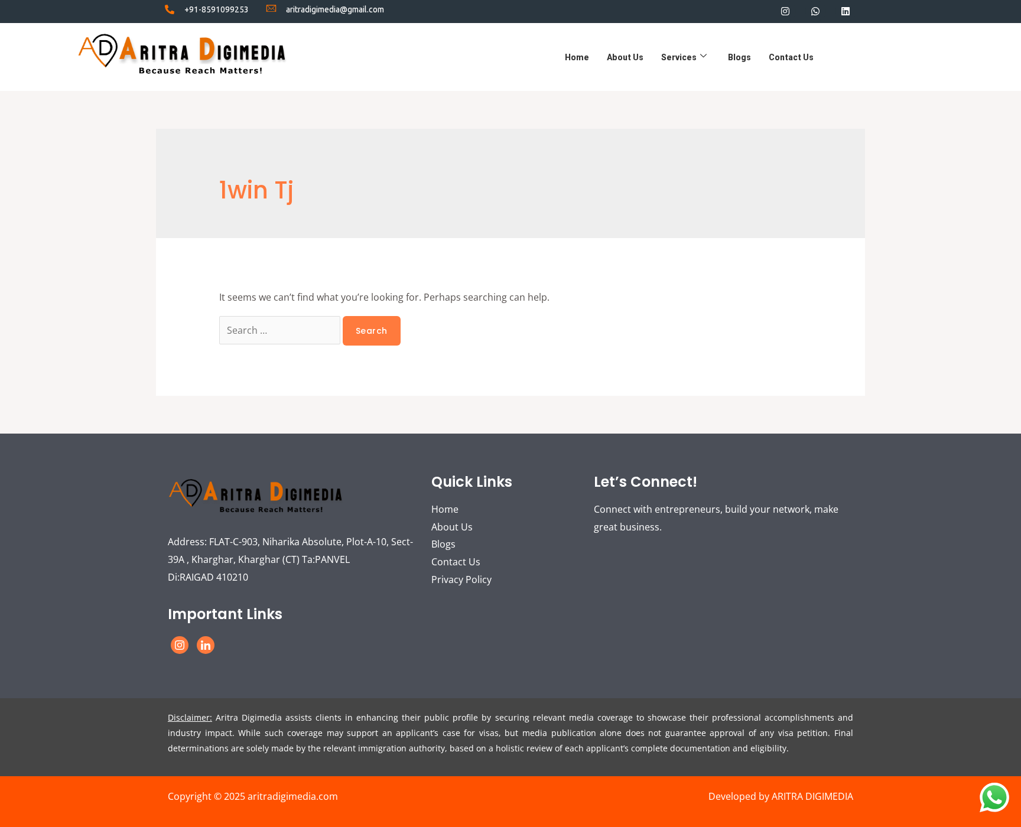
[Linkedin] (845, 11)
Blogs (739, 57)
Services (679, 57)
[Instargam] (179, 645)
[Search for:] (281, 330)
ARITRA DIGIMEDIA (812, 796)
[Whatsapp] (815, 11)
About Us (625, 57)
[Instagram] (785, 11)
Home (577, 57)
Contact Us (791, 57)
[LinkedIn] (205, 645)
